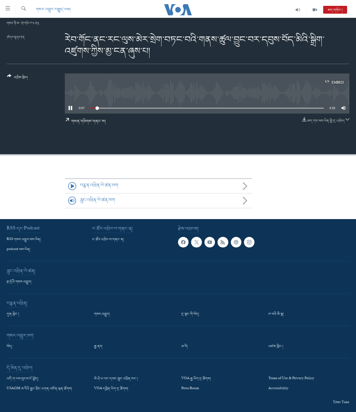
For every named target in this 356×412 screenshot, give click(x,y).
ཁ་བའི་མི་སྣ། (276, 314)
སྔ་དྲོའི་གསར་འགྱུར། (19, 282)
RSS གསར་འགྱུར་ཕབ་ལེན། (24, 239)
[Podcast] (236, 242)
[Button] (17, 78)
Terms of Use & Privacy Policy (291, 379)
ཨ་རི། (184, 346)
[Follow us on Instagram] (249, 242)
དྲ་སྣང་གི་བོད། (190, 314)
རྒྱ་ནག (98, 346)
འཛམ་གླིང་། (275, 346)
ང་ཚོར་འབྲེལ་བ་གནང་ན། (108, 239)
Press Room (190, 389)
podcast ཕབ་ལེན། (18, 249)
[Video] (314, 10)
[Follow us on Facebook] (183, 242)
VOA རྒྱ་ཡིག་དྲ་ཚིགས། (196, 379)
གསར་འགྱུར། (102, 314)
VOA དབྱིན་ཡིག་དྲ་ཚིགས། (111, 389)
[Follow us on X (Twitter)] (196, 242)
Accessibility (278, 389)
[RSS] (222, 242)
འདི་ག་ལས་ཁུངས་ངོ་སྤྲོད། (22, 379)
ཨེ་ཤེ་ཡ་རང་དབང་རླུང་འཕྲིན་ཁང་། (116, 379)
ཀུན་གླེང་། (13, 314)
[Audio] (298, 10)
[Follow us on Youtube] (209, 242)
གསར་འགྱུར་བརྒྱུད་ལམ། (53, 9)
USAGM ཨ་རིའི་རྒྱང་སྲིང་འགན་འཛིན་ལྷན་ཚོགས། (39, 389)
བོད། (9, 346)
